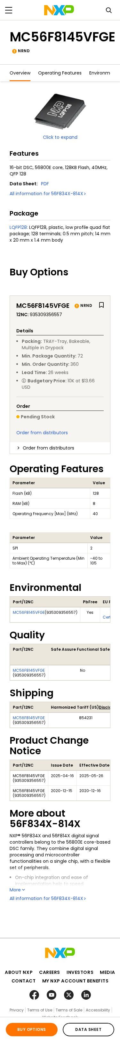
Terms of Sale (69, 1010)
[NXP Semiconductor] (59, 10)
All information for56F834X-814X (46, 193)
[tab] (60, 448)
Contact (24, 981)
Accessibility (98, 1010)
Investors (80, 972)
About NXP (19, 972)
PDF (45, 184)
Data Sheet (88, 1029)
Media (107, 972)
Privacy (17, 1010)
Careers (49, 972)
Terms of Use (39, 1010)
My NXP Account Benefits (75, 981)
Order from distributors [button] (48, 448)
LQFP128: (19, 227)
